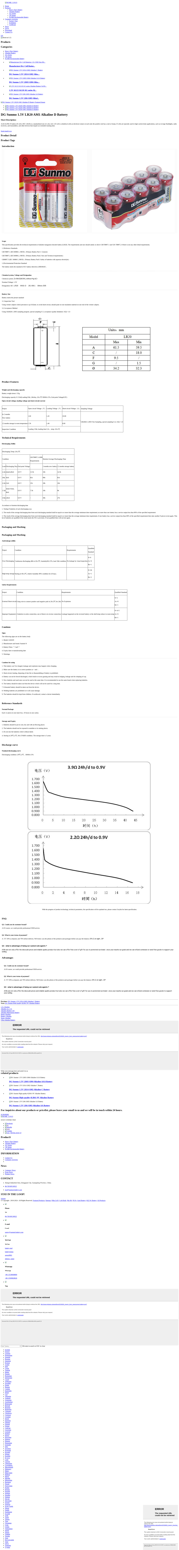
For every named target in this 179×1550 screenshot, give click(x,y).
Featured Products (39, 1200)
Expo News (9, 1172)
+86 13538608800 (11, 1275)
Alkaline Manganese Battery (10, 1012)
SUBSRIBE (5, 1114)
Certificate (12, 25)
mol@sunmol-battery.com (13, 1190)
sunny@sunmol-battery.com (14, 1232)
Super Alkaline (6, 1018)
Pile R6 (69, 1200)
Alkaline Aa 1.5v (6, 1009)
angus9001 (8, 1255)
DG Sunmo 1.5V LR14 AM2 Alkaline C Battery (24, 1001)
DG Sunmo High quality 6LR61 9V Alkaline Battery (22, 1003)
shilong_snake (9, 1259)
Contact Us (8, 32)
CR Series (12, 15)
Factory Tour (13, 21)
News (7, 26)
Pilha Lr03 (55, 1200)
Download (8, 30)
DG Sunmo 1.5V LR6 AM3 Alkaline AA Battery (29, 1105)
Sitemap (48, 1200)
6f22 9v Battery (91, 1200)
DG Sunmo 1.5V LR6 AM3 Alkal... (24, 98)
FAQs (7, 28)
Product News (9, 1174)
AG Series (12, 13)
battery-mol (8, 1248)
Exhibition (12, 23)
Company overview (11, 19)
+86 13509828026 (11, 1278)
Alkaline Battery (14, 12)
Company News (10, 1170)
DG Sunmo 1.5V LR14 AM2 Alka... (24, 74)
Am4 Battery (81, 1200)
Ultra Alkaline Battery (8, 1020)
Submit (3, 1199)
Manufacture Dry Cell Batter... (22, 66)
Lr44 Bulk (62, 1200)
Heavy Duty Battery (15, 10)
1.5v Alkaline (5, 1007)
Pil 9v (74, 1200)
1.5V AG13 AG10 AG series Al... (22, 90)
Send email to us (6, 131)
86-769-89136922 (11, 1186)
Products (8, 8)
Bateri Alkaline (6, 1014)
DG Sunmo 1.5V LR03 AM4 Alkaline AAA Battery (31, 1081)
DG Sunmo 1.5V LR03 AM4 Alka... (24, 82)
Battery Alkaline (6, 1016)
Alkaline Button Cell (7, 1011)
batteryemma (9, 1252)
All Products (101, 1200)
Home (7, 6)
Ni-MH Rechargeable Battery (18, 17)
